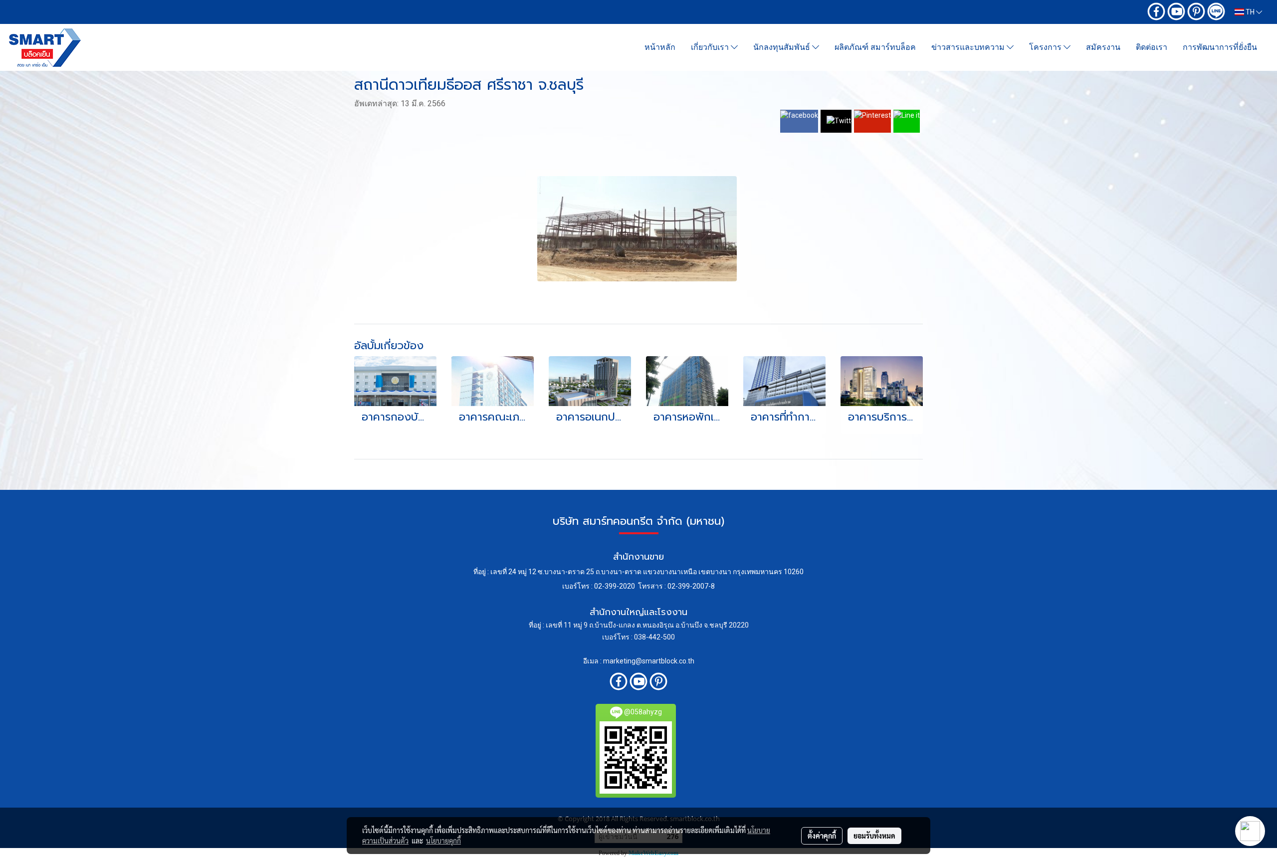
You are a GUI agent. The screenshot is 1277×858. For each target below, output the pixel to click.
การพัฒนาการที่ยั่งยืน (1220, 47)
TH (1250, 12)
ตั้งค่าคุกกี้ (822, 835)
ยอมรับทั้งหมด (874, 835)
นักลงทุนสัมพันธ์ (782, 47)
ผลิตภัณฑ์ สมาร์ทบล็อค (875, 47)
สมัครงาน (1103, 47)
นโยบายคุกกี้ (443, 840)
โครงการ (1046, 47)
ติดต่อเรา (1151, 47)
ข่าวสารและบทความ (969, 47)
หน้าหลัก (659, 47)
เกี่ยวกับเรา (711, 47)
